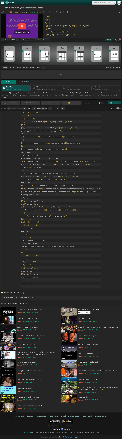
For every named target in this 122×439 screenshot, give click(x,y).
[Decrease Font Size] (9, 108)
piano (12, 67)
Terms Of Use (41, 416)
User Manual (87, 416)
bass (38, 67)
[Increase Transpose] (63, 108)
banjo (32, 67)
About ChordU (19, 416)
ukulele (18, 67)
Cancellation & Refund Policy (70, 416)
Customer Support (101, 416)
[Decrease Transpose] (50, 108)
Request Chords (84, 312)
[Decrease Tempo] (2, 39)
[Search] (113, 3)
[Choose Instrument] (43, 67)
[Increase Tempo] (17, 39)
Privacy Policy (53, 416)
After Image (30, 8)
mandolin (25, 67)
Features (30, 416)
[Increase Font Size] (25, 108)
